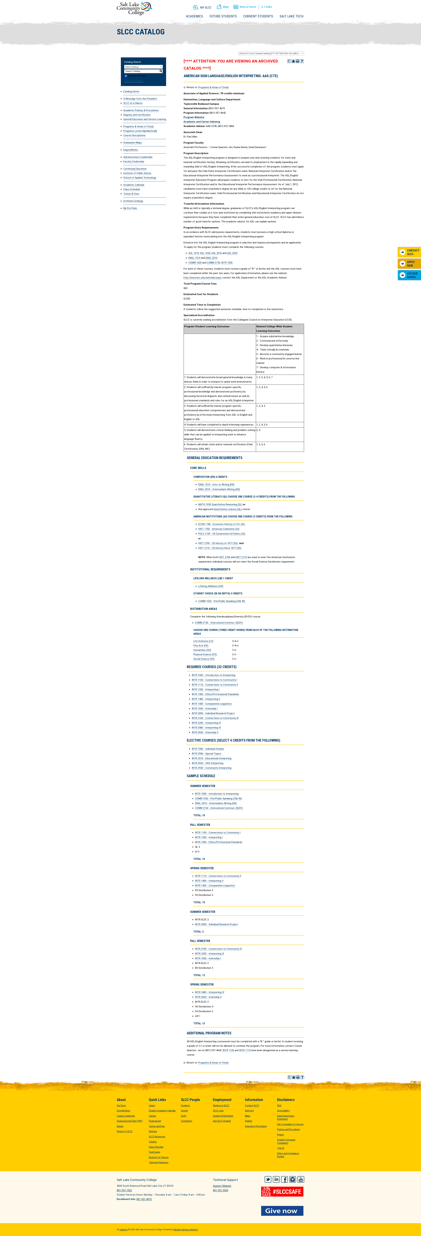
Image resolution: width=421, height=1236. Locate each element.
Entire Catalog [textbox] (131, 67)
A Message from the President (140, 98)
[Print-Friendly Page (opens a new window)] (297, 61)
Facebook (284, 1179)
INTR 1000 (227, 262)
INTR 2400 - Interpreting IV (206, 727)
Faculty (184, 1110)
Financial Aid (155, 1121)
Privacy (280, 1134)
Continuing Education (135, 168)
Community (186, 1121)
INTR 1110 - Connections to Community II (215, 684)
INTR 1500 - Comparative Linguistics (212, 703)
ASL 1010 (193, 253)
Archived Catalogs (133, 201)
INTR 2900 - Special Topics (206, 753)
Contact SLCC (413, 252)
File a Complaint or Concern (290, 1124)
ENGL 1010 (194, 257)
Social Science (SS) (203, 658)
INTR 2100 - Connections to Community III (215, 718)
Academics (194, 16)
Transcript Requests (158, 1162)
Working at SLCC (221, 1105)
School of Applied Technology (139, 177)
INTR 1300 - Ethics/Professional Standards (215, 694)
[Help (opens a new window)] (302, 61)
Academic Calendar (133, 184)
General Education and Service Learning (144, 119)
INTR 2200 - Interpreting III (206, 722)
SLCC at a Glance (132, 103)
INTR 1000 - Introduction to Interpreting (213, 675)
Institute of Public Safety (137, 173)
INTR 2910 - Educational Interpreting (211, 758)
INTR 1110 (245, 1050)
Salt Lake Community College (134, 8)
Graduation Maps (132, 142)
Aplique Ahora (412, 275)
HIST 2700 (224, 557)
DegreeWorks (130, 149)
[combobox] (271, 53)
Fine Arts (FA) (200, 645)
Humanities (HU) (202, 650)
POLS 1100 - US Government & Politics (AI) (221, 533)
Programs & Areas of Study (138, 126)
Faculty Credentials (133, 161)
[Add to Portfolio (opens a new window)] (293, 61)
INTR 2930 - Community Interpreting (211, 767)
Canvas (152, 1115)
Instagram (292, 1179)
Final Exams (154, 1152)
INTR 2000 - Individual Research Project (213, 713)
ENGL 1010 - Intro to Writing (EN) (216, 484)
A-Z (266, 6)
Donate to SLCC (125, 1131)
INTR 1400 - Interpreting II (206, 699)
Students (185, 1105)
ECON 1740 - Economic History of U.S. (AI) (221, 524)
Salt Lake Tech (291, 16)
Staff (183, 1115)
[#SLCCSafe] (282, 1192)
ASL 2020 (232, 253)
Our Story (121, 1105)
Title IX (280, 1148)
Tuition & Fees (131, 193)
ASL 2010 (216, 253)
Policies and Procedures (288, 1129)
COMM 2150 (213, 262)
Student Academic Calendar (162, 1110)
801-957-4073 (144, 1199)
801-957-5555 (220, 1190)
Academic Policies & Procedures (141, 110)
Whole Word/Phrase (137, 76)
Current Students (258, 16)
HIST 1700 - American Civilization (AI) (218, 528)
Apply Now (411, 263)
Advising (153, 1131)
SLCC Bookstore (157, 1136)
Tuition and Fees (157, 1126)
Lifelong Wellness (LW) (210, 586)
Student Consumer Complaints (286, 1141)
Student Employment (223, 1115)
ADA (279, 1105)
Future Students (223, 16)
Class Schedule (131, 189)
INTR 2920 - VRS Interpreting (207, 763)
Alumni (120, 1126)
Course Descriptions (134, 135)
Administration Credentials (137, 157)
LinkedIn (276, 1179)
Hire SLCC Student (222, 1121)
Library (152, 1105)
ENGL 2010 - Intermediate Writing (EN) (219, 489)
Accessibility (283, 1110)
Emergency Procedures (256, 1126)
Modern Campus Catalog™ (186, 1229)
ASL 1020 (205, 253)
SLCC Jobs (218, 1110)
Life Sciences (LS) (203, 641)
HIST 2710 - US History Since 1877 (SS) (219, 548)
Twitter (268, 1179)
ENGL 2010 (211, 257)
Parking (248, 1121)
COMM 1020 (195, 262)
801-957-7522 (124, 1190)
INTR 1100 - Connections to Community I (214, 679)
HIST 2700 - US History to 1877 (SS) (218, 543)
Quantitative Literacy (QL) (228, 509)
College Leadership (126, 1115)
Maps (247, 1115)
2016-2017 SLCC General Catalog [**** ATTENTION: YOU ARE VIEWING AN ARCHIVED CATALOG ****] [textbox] (271, 53)
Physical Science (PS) (205, 654)
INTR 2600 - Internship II (205, 732)
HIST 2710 (241, 557)
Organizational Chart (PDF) (130, 1121)
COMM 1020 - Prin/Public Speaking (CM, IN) (221, 601)
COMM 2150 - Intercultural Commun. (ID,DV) (219, 622)
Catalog (153, 1141)
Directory (249, 1110)
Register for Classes (159, 1157)
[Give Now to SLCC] (282, 1211)
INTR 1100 (228, 1050)
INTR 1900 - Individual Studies (208, 748)
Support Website (222, 1185)
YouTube (300, 1179)
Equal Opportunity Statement (285, 1117)
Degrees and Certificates (136, 114)
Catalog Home (131, 91)
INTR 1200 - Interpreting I (205, 689)
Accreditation (123, 1110)
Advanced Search (133, 80)
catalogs (124, 1229)
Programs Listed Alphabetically (140, 130)
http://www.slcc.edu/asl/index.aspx (202, 277)
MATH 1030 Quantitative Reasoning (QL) (220, 504)
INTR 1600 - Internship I (205, 708)
